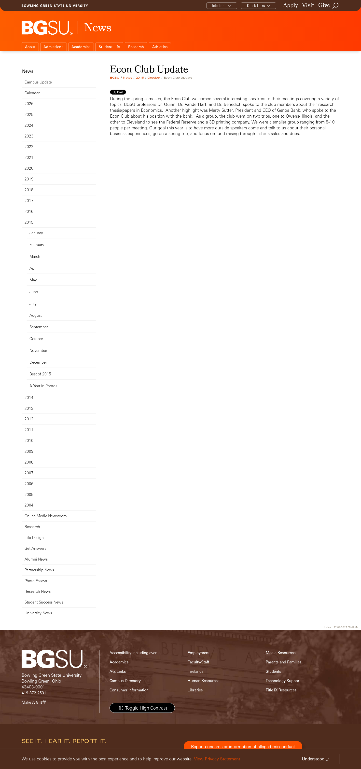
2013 (29, 408)
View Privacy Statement (217, 758)
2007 (29, 473)
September (38, 327)
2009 (29, 451)
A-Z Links (118, 671)
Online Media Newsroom (46, 516)
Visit (308, 6)
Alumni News (36, 559)
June (33, 291)
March (34, 256)
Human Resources (204, 680)
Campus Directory (125, 680)
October (154, 77)
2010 (29, 440)
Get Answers (35, 548)
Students (273, 671)
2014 (29, 397)
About (30, 47)
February (36, 244)
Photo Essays (36, 580)
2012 (29, 419)
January (36, 233)
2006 (29, 483)
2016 (29, 211)
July (33, 303)
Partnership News (39, 570)
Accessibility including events (135, 652)
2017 (29, 200)
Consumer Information (129, 690)
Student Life (109, 47)
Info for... (219, 5)
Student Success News (44, 602)
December (38, 362)
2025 (29, 114)
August (35, 315)
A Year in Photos (43, 386)
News (127, 77)
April (33, 268)
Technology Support (283, 680)
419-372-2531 (34, 693)
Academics (80, 47)
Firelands (196, 671)
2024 (29, 125)
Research (136, 47)
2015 (140, 77)
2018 (29, 190)
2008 (29, 462)
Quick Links (256, 5)
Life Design (34, 537)
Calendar (32, 93)
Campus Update (38, 82)
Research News (38, 591)
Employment (198, 652)
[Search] (335, 6)
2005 (29, 494)
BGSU (115, 77)
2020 (29, 168)
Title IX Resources (281, 690)
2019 (29, 179)
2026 (29, 103)
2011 (29, 429)
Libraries (195, 690)
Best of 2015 (40, 374)
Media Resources (281, 652)
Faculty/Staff (198, 662)
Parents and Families (284, 662)
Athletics (159, 47)
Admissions (53, 47)
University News (38, 613)
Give (324, 6)
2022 (29, 146)
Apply (290, 6)
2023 (29, 136)
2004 (29, 505)
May (33, 280)
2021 (29, 157)
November (38, 350)
